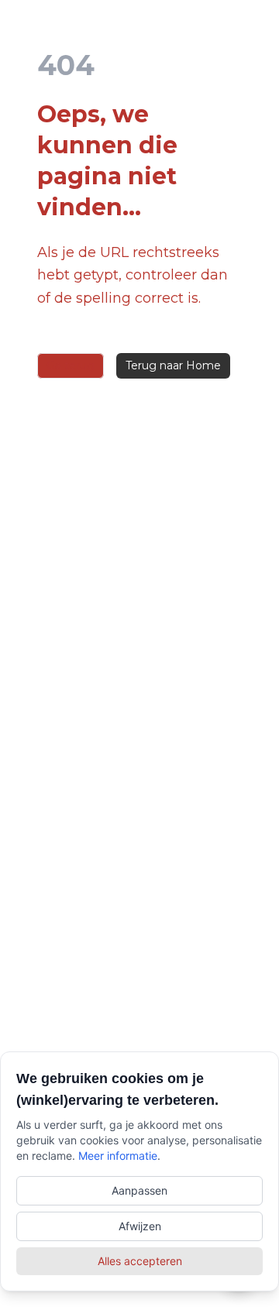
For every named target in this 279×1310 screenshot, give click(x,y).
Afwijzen (140, 1226)
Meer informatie (117, 1155)
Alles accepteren (140, 1260)
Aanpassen (139, 1190)
